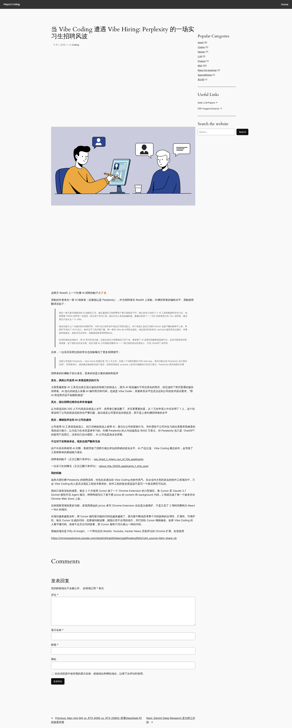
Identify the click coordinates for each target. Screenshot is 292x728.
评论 (54, 594)
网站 (53, 659)
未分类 (201, 79)
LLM (200, 56)
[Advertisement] (217, 194)
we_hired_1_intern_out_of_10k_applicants (118, 459)
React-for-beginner (207, 70)
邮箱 (54, 644)
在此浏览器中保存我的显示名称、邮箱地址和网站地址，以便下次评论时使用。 (100, 673)
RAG (200, 65)
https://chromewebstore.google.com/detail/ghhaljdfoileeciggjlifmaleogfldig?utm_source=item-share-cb (114, 538)
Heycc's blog (12, 4)
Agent (201, 42)
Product (202, 61)
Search (242, 132)
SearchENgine (205, 75)
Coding (75, 44)
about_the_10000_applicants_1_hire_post (123, 466)
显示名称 (57, 630)
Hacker (201, 51)
